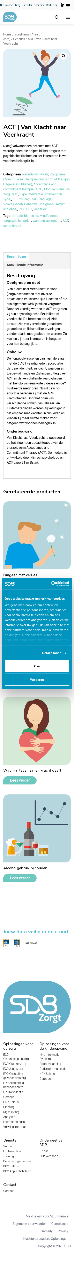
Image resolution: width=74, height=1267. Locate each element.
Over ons (39, 5)
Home (7, 34)
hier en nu (31, 216)
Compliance (59, 1224)
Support (8, 1146)
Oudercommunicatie (52, 1068)
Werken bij (51, 5)
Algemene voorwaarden (29, 1224)
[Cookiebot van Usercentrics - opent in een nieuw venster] (52, 584)
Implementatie (12, 1151)
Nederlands (30, 174)
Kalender (27, 5)
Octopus (9, 1097)
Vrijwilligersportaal (15, 1126)
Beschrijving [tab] (16, 257)
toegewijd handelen (17, 221)
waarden (39, 221)
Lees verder (20, 780)
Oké (37, 666)
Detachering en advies (17, 1161)
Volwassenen (13, 204)
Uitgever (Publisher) (17, 184)
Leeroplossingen (14, 1122)
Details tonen (51, 653)
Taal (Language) (41, 199)
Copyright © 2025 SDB (54, 1246)
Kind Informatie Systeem (49, 1056)
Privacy (63, 1231)
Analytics (9, 1117)
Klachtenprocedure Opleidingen (45, 1239)
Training (8, 1156)
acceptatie (53, 221)
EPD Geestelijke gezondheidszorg (14, 1076)
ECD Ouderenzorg (14, 1063)
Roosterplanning (50, 1063)
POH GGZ (25, 209)
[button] (63, 56)
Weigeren (37, 679)
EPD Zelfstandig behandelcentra (13, 1085)
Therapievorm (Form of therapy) (47, 179)
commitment (12, 226)
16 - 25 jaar (21, 199)
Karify (44, 174)
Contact (8, 1191)
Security (47, 1231)
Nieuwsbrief (7, 5)
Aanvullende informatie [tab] (25, 265)
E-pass (44, 1151)
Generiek (19, 39)
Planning (9, 1107)
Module (49, 189)
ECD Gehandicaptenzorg (16, 1056)
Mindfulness (48, 216)
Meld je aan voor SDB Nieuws (47, 1216)
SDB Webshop (48, 1156)
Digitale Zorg (11, 1112)
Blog (17, 5)
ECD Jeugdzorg (13, 1068)
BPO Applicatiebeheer (17, 1171)
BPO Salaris (11, 1166)
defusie (17, 216)
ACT (65, 221)
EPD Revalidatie (13, 1092)
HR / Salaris (11, 1102)
